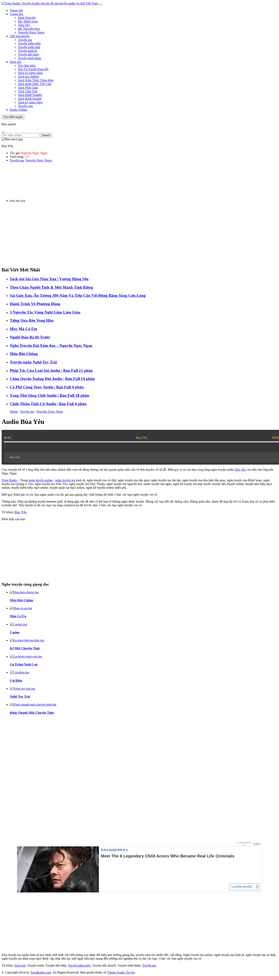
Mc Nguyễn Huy (29, 28)
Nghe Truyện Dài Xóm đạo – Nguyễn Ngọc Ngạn (51, 345)
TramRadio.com (40, 972)
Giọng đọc (16, 14)
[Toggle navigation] (100, 4)
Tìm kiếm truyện (13, 117)
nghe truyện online (41, 480)
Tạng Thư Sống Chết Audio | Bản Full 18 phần (49, 395)
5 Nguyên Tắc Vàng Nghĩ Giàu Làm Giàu (45, 312)
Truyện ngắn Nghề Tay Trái (33, 362)
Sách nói (15, 62)
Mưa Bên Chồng (24, 354)
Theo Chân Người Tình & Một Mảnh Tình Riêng (51, 287)
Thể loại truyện (19, 36)
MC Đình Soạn (28, 21)
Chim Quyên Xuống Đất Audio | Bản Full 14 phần (52, 379)
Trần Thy (24, 25)
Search (46, 135)
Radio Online (18, 109)
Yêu (24, 512)
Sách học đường (28, 76)
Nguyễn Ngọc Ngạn (31, 32)
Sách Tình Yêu (27, 91)
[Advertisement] (124, 234)
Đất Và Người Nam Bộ (33, 69)
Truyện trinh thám (29, 58)
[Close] (3, 132)
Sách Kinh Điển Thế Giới (34, 84)
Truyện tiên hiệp (28, 54)
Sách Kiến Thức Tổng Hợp (36, 80)
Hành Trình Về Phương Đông (35, 304)
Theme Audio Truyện (121, 972)
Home (14, 411)
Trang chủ (16, 10)
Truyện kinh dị (27, 51)
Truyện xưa (25, 106)
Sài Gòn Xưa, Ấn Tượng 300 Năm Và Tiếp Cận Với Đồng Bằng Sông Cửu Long (78, 295)
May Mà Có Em (23, 329)
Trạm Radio (9, 480)
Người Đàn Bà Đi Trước (30, 337)
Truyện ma (25, 39)
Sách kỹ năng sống (30, 73)
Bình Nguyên (27, 17)
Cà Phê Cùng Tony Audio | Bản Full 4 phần (47, 387)
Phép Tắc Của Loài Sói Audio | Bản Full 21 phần (51, 370)
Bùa (17, 512)
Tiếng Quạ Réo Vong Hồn (32, 320)
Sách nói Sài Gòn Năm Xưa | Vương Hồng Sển (49, 279)
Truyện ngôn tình (29, 47)
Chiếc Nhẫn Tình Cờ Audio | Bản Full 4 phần (48, 404)
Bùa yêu (240, 469)
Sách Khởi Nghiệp (30, 95)
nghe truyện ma (65, 480)
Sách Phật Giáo (28, 87)
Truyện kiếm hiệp (29, 43)
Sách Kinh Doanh (29, 98)
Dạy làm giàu (26, 65)
